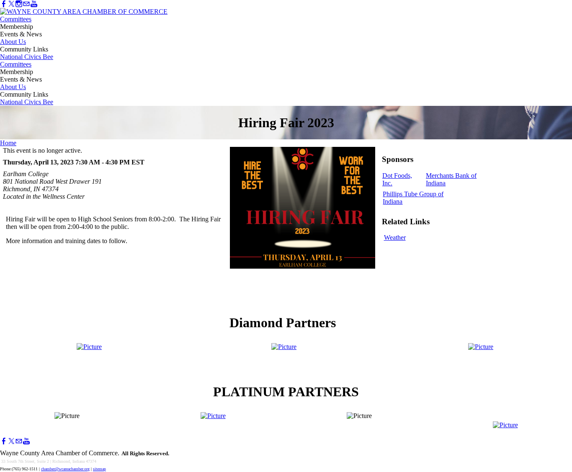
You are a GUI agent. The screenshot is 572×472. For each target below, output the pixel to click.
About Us (13, 41)
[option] (402, 181)
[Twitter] (11, 4)
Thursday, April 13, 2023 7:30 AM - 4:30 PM (66, 162)
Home (8, 142)
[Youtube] (34, 4)
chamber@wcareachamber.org (65, 469)
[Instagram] (18, 4)
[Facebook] (3, 4)
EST (137, 162)
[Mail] (26, 4)
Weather (395, 237)
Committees (15, 19)
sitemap (99, 469)
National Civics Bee (26, 56)
